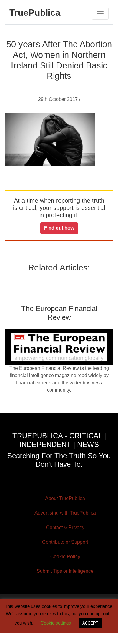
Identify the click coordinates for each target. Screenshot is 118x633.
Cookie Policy (65, 556)
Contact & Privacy (65, 527)
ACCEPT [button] (90, 623)
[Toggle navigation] (100, 14)
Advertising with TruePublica (65, 512)
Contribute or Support (65, 542)
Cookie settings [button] (56, 622)
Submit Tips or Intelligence (65, 571)
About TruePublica (65, 498)
